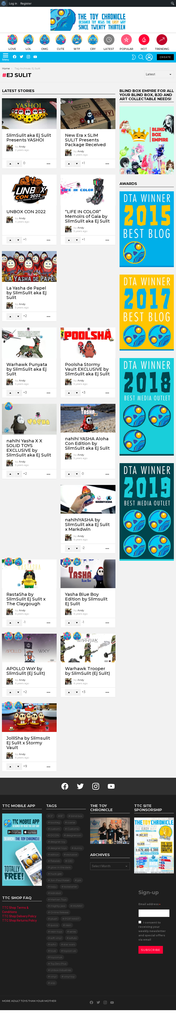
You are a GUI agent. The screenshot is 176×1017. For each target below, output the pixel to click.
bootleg (55, 822)
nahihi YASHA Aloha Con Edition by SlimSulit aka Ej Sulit (87, 443)
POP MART (72, 918)
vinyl (53, 976)
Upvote (10, 163)
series (73, 931)
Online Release (59, 912)
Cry (93, 49)
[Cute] (8, 406)
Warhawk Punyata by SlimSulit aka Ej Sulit (26, 369)
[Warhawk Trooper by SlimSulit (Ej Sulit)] (88, 648)
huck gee (56, 873)
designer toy (57, 841)
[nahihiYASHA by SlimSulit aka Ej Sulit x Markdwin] (88, 499)
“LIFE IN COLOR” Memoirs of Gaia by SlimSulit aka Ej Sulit (87, 216)
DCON (54, 835)
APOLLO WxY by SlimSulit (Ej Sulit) (25, 671)
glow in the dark (60, 867)
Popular (126, 49)
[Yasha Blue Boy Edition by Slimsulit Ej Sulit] (88, 573)
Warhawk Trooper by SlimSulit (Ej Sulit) (87, 671)
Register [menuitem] (26, 3)
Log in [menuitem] (13, 3)
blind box (76, 816)
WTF (77, 49)
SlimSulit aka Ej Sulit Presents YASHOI (28, 138)
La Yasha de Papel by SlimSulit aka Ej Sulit (26, 292)
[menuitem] (4, 3)
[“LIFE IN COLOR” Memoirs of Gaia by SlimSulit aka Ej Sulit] (88, 190)
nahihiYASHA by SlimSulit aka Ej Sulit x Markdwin (87, 524)
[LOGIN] (149, 57)
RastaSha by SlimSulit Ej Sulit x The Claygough (26, 599)
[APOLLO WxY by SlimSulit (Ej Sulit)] (29, 648)
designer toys (58, 848)
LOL (28, 49)
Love (12, 49)
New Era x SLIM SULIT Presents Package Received (85, 140)
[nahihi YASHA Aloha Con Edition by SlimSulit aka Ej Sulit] (88, 418)
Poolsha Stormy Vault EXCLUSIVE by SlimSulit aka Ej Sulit (87, 369)
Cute (60, 49)
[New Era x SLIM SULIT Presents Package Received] (88, 113)
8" (62, 816)
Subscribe (150, 950)
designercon (73, 835)
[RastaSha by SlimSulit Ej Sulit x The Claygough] (29, 573)
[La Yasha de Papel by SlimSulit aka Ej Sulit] (29, 266)
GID (70, 860)
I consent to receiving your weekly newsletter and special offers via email (152, 931)
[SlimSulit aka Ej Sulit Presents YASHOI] (29, 113)
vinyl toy (69, 976)
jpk (79, 880)
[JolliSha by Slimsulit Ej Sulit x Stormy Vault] (29, 717)
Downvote (18, 163)
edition (54, 854)
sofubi (73, 938)
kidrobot (55, 893)
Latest (109, 49)
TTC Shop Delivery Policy (19, 916)
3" (51, 816)
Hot (144, 49)
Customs (73, 828)
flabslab (55, 860)
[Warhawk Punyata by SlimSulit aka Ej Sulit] (29, 342)
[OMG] (18, 636)
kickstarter (70, 886)
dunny (78, 848)
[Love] (8, 562)
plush (53, 918)
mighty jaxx (57, 905)
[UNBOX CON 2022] (29, 190)
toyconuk (56, 957)
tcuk (53, 950)
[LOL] (18, 562)
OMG (44, 49)
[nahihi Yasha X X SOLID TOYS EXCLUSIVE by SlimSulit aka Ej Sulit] (29, 419)
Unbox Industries (60, 970)
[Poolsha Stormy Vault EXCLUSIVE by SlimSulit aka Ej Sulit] (88, 342)
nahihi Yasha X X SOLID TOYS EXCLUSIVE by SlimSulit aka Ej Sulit (28, 448)
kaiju (53, 886)
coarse (71, 822)
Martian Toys (58, 899)
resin (68, 925)
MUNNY (77, 905)
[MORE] (48, 164)
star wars (69, 944)
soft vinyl (56, 938)
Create (165, 57)
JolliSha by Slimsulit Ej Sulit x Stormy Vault (28, 743)
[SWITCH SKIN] (133, 57)
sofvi (53, 944)
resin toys (56, 931)
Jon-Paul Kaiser (60, 880)
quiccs (54, 925)
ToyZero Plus (58, 963)
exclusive (71, 854)
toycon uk (70, 950)
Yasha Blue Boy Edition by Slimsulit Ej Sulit (86, 599)
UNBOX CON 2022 (26, 211)
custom (55, 828)
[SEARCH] (141, 57)
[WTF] (77, 562)
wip (52, 982)
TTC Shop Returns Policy (19, 920)
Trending (162, 49)
